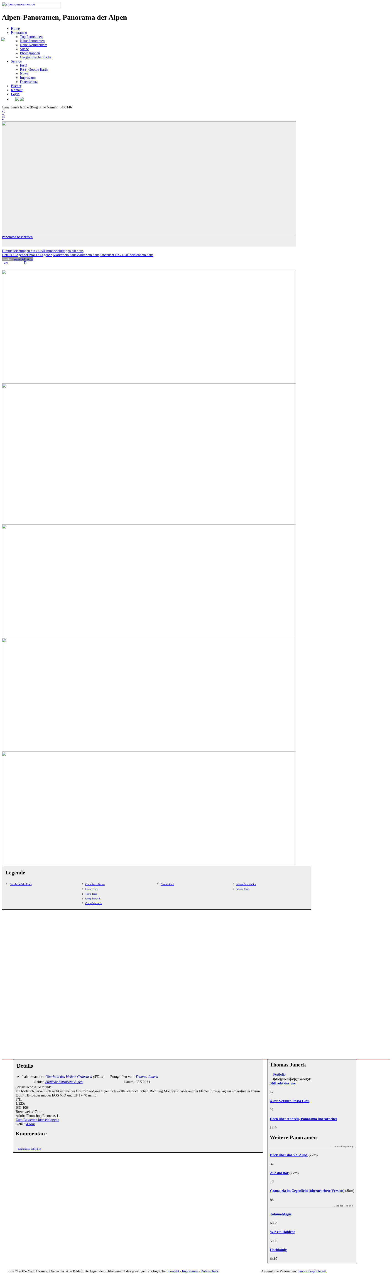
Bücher (16, 86)
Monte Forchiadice (246, 884)
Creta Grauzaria (93, 903)
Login (15, 94)
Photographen (30, 53)
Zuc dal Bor (279, 1173)
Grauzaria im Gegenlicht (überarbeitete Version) (307, 1191)
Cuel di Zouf (167, 884)
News (24, 73)
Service (16, 61)
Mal (30, 1124)
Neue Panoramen (32, 41)
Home (15, 28)
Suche (24, 49)
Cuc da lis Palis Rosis (21, 884)
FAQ (23, 65)
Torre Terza (91, 893)
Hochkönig (278, 1250)
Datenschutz (29, 82)
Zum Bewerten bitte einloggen (37, 1120)
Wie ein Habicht (282, 1232)
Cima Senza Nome (95, 884)
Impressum (28, 78)
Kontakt (16, 90)
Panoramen (19, 33)
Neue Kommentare (33, 45)
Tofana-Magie (281, 1214)
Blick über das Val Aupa (289, 1155)
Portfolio (279, 1074)
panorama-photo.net (312, 1271)
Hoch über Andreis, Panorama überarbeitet (303, 1119)
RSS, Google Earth (34, 69)
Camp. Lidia (91, 889)
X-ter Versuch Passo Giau (289, 1101)
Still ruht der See (283, 1083)
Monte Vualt (242, 889)
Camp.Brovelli (92, 898)
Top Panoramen (31, 37)
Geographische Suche (35, 57)
